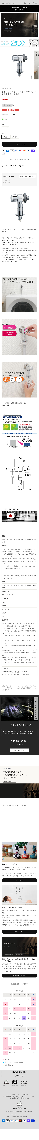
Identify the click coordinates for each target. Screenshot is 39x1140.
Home (3, 84)
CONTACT (20, 1076)
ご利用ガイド (15, 1094)
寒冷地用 (14, 137)
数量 (3, 124)
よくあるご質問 (14, 1098)
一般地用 (5, 137)
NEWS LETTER (19, 1072)
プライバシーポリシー (29, 1096)
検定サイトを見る (19, 975)
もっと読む (19, 880)
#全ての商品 (21, 688)
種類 (3, 133)
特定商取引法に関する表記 (11, 1096)
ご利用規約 (24, 1094)
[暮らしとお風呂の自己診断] (19, 895)
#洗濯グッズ (30, 688)
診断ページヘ (19, 931)
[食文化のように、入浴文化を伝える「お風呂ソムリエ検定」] (19, 947)
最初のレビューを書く (27, 176)
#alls (3, 686)
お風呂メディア (24, 1086)
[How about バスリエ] (19, 852)
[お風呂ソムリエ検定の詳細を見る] (19, 25)
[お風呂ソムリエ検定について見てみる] (19, 782)
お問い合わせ (25, 1098)
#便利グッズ (11, 688)
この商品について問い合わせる (19, 160)
